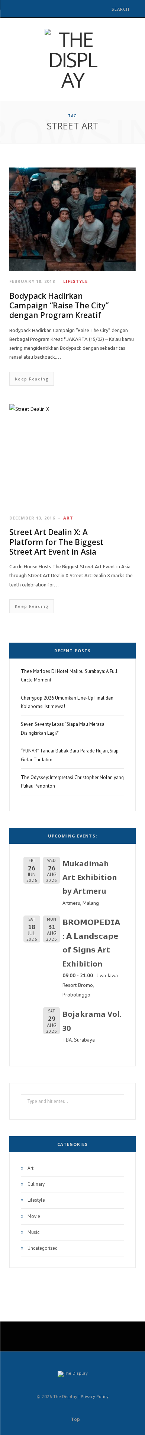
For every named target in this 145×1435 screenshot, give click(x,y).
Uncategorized (43, 1248)
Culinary (36, 1184)
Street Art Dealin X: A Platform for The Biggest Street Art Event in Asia (56, 542)
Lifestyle (75, 281)
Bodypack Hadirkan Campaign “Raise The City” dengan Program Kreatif (59, 306)
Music (33, 1232)
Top (75, 1419)
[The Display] (72, 59)
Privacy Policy (95, 1396)
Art (68, 518)
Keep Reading (31, 379)
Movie (34, 1216)
